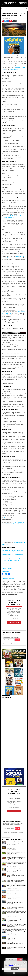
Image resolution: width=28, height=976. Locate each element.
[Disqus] (14, 716)
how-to (11, 584)
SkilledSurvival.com (7, 568)
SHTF (7, 589)
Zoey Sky (10, 18)
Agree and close (15, 968)
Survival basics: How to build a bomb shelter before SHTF (15, 847)
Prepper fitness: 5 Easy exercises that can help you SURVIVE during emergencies (16, 869)
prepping (16, 588)
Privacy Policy (12, 965)
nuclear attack (17, 584)
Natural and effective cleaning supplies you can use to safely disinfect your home (16, 842)
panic (18, 586)
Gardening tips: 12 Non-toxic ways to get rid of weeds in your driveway (16, 919)
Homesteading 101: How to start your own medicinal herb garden (16, 853)
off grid (14, 586)
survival (11, 589)
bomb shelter (13, 581)
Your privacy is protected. (7, 643)
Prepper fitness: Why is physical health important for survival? (15, 908)
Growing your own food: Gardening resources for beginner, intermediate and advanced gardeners (16, 932)
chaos (23, 581)
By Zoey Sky (14, 849)
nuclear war (9, 586)
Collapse (4, 583)
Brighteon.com (5, 571)
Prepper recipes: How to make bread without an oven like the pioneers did (15, 943)
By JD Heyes (14, 928)
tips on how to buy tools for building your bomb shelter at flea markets (13, 524)
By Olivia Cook (14, 844)
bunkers (19, 581)
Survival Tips (16, 589)
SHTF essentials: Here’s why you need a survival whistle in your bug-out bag (15, 881)
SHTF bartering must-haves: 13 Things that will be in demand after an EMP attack (16, 896)
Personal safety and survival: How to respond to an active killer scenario (14, 891)
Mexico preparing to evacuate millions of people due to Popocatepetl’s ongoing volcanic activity (15, 902)
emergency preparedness (17, 583)
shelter (3, 589)
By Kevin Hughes (14, 861)
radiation (22, 588)
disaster (9, 583)
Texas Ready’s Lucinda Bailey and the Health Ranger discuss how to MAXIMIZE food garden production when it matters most (16, 858)
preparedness (5, 588)
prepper (12, 588)
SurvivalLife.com (14, 69)
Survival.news (7, 517)
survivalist (22, 589)
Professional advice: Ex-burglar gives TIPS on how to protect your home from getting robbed (16, 914)
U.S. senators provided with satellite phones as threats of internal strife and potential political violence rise (16, 925)
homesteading (5, 584)
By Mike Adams (14, 888)
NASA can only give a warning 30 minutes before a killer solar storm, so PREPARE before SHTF (15, 875)
